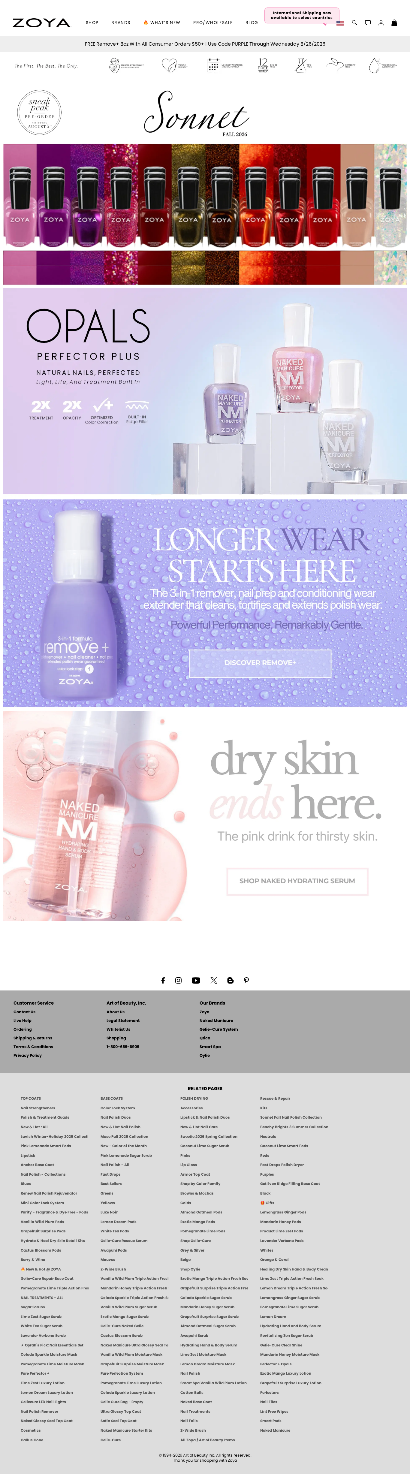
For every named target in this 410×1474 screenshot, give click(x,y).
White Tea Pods (115, 1231)
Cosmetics (31, 1430)
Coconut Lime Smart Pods (284, 1146)
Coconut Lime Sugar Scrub (204, 1146)
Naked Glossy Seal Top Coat (47, 1421)
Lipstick (28, 1155)
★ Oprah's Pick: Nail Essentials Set (52, 1345)
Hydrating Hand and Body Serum (290, 1326)
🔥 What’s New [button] (162, 23)
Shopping (116, 1038)
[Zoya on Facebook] (163, 979)
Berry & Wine (33, 1259)
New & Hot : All (34, 1127)
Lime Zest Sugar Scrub (41, 1317)
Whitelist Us (118, 1030)
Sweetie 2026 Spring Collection (208, 1136)
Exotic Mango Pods (197, 1222)
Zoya (205, 1012)
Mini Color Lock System (42, 1203)
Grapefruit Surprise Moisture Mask (132, 1364)
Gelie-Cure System (219, 1030)
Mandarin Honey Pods (280, 1222)
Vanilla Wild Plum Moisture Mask (131, 1354)
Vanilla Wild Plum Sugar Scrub (129, 1307)
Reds (264, 1155)
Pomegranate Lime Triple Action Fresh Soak (55, 1288)
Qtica (205, 1038)
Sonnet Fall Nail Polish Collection (291, 1117)
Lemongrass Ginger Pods (283, 1212)
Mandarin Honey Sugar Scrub (207, 1307)
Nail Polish (190, 1373)
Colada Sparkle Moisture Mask (49, 1354)
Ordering (23, 1030)
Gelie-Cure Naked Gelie (122, 1326)
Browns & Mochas (197, 1193)
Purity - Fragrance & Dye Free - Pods (54, 1212)
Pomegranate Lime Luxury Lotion (131, 1383)
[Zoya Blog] (230, 979)
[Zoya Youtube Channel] (196, 979)
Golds (185, 1203)
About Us (116, 1012)
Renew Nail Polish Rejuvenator (49, 1193)
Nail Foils (189, 1421)
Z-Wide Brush (113, 1269)
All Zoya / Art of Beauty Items (207, 1440)
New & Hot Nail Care (199, 1127)
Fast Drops (111, 1174)
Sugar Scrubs (33, 1307)
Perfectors (269, 1392)
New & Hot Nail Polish (120, 1127)
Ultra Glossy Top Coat (121, 1411)
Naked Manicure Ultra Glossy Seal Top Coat (134, 1345)
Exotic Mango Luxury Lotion (285, 1373)
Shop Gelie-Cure (195, 1241)
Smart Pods (271, 1421)
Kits (263, 1108)
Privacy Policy (28, 1056)
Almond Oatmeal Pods (201, 1212)
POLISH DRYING (194, 1098)
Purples (267, 1174)
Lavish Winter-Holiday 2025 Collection (55, 1136)
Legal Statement (123, 1021)
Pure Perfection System (122, 1373)
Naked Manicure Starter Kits (126, 1430)
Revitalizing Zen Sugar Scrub (286, 1335)
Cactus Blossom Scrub (122, 1335)
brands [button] (120, 23)
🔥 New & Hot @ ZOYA (41, 1269)
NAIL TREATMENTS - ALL (42, 1298)
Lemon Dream (273, 1317)
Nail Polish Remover (39, 1411)
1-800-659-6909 (123, 1047)
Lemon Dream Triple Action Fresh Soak (294, 1288)
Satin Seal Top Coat (119, 1421)
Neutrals (268, 1136)
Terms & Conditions (33, 1047)
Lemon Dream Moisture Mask (207, 1364)
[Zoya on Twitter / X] (214, 979)
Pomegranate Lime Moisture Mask (52, 1364)
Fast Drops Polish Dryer (282, 1165)
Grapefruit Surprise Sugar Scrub (209, 1317)
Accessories (191, 1108)
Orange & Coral (274, 1259)
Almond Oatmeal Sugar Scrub (208, 1326)
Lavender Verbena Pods (282, 1241)
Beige (185, 1259)
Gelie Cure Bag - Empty (122, 1402)
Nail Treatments (195, 1411)
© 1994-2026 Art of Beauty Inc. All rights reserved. (205, 1458)
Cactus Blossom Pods (41, 1250)
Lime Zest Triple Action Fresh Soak (292, 1278)
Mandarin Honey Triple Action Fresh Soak (134, 1288)
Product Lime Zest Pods (281, 1231)
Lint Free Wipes (274, 1411)
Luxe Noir (109, 1212)
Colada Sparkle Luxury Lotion (128, 1392)
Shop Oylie (190, 1269)
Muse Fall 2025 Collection (124, 1136)
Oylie (205, 1056)
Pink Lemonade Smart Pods (46, 1146)
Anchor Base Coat (37, 1165)
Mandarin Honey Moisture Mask (289, 1354)
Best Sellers (111, 1184)
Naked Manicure (216, 1021)
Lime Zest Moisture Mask (203, 1354)
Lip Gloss (188, 1165)
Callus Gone (32, 1440)
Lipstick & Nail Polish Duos (205, 1117)
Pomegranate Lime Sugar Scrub (289, 1307)
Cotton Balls (191, 1392)
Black (265, 1193)
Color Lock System (118, 1108)
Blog (252, 23)
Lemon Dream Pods (119, 1222)
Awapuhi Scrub (194, 1335)
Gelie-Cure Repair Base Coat (47, 1278)
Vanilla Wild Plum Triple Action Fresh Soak (134, 1278)
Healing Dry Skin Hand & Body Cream (294, 1269)
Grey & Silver (192, 1250)
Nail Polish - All (115, 1165)
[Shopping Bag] (394, 23)
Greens (107, 1193)
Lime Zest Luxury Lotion (43, 1383)
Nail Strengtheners (38, 1108)
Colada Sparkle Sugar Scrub (206, 1298)
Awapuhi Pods (114, 1250)
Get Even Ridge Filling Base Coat (290, 1184)
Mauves (108, 1259)
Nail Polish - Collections (43, 1174)
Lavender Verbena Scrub (43, 1335)
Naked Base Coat (196, 1402)
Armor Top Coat (195, 1174)
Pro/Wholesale (213, 23)
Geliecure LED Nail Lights (43, 1402)
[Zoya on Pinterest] (246, 979)
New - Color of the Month (124, 1146)
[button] (41, 22)
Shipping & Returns (33, 1038)
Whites (266, 1250)
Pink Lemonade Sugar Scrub (126, 1155)
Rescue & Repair (275, 1098)
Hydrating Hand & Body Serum (208, 1345)
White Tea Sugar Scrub (41, 1326)
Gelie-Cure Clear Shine (281, 1345)
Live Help (23, 1021)
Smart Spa (210, 1047)
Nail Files (268, 1402)
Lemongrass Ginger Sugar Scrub (290, 1298)
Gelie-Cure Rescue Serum (124, 1241)
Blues (26, 1184)
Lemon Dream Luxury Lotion (47, 1392)
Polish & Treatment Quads (45, 1117)
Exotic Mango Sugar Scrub (125, 1317)
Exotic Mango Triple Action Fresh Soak (214, 1278)
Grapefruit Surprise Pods (43, 1231)
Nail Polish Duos (116, 1117)
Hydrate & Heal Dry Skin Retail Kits (53, 1241)
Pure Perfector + (35, 1373)
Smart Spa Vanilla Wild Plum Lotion (213, 1383)
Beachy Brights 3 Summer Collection (294, 1127)
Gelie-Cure (111, 1440)
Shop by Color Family (200, 1184)
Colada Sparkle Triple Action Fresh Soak (134, 1298)
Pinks (185, 1155)
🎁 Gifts (267, 1203)
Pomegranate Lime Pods (202, 1231)
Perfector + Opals (276, 1364)
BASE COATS (112, 1098)
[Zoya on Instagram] (178, 979)
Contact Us (24, 1012)
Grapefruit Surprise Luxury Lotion (290, 1383)
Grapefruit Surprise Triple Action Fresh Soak (214, 1288)
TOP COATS (31, 1098)
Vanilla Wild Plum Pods (42, 1222)
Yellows (108, 1203)
